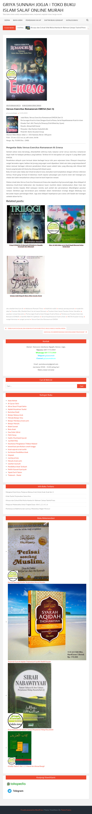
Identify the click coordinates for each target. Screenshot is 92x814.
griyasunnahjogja (11, 113)
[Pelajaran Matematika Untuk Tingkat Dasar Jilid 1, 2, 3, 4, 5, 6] (72, 28)
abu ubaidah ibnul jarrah (14, 308)
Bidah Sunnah (13, 426)
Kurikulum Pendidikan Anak (18, 452)
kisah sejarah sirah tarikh (31, 105)
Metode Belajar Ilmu (15, 418)
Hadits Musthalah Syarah (17, 438)
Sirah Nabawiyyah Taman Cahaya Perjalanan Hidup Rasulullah (30, 730)
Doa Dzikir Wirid (14, 432)
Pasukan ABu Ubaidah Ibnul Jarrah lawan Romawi (29, 311)
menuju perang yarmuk (66, 308)
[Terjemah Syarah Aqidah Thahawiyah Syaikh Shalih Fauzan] (47, 622)
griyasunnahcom (50, 358)
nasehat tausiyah (14, 464)
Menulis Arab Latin (15, 461)
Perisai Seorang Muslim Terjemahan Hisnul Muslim (26, 582)
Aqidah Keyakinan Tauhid (17, 409)
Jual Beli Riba (13, 441)
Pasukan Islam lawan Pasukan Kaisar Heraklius (64, 311)
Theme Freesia (66, 810)
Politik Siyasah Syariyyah (17, 469)
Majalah (11, 455)
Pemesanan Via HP (33, 20)
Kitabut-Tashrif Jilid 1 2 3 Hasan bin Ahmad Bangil (26, 766)
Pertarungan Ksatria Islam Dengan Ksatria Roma (42, 314)
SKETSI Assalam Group (75, 317)
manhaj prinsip (13, 458)
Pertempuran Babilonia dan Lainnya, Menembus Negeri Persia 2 (28, 509)
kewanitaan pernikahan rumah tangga (22, 446)
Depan (7, 20)
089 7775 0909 (50, 353)
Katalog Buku (72, 20)
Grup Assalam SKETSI (13, 105)
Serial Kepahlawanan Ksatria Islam (54, 317)
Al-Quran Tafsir (13, 404)
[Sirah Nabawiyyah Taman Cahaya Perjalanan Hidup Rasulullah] (29, 695)
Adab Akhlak (12, 401)
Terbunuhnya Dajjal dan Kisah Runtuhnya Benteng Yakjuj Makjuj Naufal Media (36, 328)
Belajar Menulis (14, 424)
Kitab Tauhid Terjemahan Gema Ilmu (18, 496)
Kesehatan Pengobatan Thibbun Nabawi (22, 444)
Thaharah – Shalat (14, 475)
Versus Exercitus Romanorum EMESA (45, 319)
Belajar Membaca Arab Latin (18, 421)
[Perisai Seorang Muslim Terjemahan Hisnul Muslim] (28, 551)
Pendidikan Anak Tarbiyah (17, 467)
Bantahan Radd (13, 412)
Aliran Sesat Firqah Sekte (17, 406)
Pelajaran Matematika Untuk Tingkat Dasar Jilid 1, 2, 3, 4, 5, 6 (27, 504)
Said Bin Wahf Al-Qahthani (30, 317)
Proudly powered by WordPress (32, 810)
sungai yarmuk (25, 319)
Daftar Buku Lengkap (53, 20)
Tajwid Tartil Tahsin (15, 472)
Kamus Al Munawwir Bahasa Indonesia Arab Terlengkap (64, 332)
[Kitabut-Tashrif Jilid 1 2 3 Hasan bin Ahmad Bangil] (19, 748)
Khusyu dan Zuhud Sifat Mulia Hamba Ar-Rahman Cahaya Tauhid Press (40, 28)
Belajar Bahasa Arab (15, 415)
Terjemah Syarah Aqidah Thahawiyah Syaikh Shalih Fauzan (29, 662)
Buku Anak (12, 429)
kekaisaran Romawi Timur (34, 308)
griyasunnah (49, 356)
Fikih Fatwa (12, 435)
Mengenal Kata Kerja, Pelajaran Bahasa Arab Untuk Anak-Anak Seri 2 (30, 492)
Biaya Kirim (17, 20)
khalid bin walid (50, 308)
